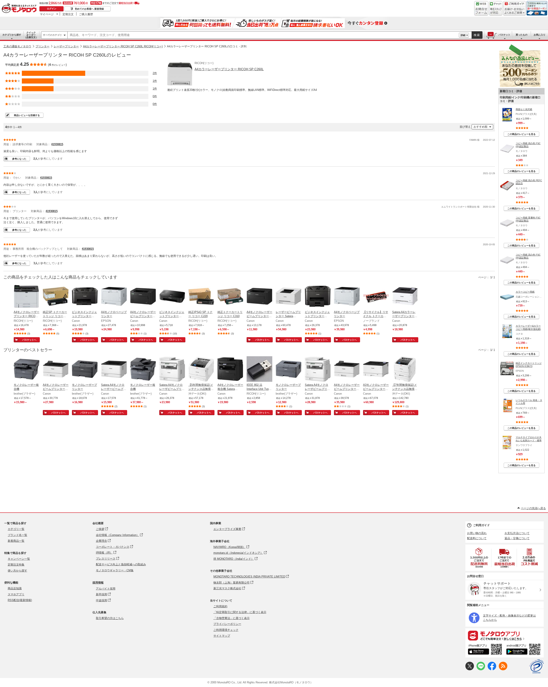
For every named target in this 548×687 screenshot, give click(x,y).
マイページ (47, 14)
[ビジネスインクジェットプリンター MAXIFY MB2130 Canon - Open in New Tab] (85, 296)
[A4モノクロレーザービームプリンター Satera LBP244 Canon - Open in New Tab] (347, 369)
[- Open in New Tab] (479, 557)
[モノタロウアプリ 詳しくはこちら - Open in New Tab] (504, 635)
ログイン (51, 8)
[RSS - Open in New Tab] (503, 669)
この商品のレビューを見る (521, 134)
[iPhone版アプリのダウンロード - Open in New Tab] (485, 649)
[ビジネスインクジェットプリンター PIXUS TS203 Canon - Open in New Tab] (172, 296)
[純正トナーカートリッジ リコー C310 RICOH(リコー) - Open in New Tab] (230, 296)
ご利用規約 (220, 606)
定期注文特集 (16, 564)
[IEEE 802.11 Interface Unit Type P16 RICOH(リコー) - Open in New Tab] (259, 369)
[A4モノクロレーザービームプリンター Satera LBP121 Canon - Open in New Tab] (143, 296)
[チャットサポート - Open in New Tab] (495, 8)
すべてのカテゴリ (52, 35)
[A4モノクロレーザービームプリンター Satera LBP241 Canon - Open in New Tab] (55, 369)
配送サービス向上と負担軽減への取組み (121, 564)
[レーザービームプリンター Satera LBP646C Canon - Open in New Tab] (288, 296)
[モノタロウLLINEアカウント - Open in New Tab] (481, 669)
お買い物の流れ (477, 533)
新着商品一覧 (16, 540)
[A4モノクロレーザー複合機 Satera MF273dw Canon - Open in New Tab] (230, 369)
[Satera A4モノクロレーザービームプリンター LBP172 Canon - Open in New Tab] (114, 369)
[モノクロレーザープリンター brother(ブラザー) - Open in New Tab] (85, 369)
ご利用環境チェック (225, 630)
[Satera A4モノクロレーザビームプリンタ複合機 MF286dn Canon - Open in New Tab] (172, 369)
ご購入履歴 (86, 14)
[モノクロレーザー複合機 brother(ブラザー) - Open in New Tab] (26, 369)
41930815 (57, 144)
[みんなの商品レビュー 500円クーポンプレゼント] (519, 86)
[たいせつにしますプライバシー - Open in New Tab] (536, 666)
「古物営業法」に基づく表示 (231, 618)
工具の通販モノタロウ (17, 46)
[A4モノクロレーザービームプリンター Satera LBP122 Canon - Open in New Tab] (259, 296)
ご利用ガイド (481, 525)
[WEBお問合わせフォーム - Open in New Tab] (481, 8)
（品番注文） (31, 35)
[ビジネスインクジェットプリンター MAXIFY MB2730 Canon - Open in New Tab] (318, 296)
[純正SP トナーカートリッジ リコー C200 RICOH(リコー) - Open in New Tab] (55, 296)
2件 (155, 73)
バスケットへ (29, 339)
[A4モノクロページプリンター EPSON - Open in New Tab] (114, 296)
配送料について (477, 538)
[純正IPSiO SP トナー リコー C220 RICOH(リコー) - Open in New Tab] (201, 296)
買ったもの (521, 34)
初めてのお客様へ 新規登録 (89, 8)
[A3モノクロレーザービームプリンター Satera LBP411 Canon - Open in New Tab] (376, 369)
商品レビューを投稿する (27, 115)
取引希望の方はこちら (110, 618)
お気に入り (539, 34)
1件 (155, 80)
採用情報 (98, 582)
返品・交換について (517, 538)
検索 (477, 35)
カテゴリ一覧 (16, 529)
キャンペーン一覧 (19, 558)
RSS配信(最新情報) (20, 600)
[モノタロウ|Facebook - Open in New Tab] (492, 669)
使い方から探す (17, 570)
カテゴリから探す (11, 34)
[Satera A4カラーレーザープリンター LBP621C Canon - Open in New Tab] (405, 296)
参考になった (19, 158)
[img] (20, 8)
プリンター (42, 46)
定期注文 (68, 14)
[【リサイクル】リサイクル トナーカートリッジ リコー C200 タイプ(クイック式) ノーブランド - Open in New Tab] (376, 296)
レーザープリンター (66, 46)
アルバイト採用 (105, 588)
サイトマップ (221, 635)
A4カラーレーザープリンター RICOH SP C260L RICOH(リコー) (123, 46)
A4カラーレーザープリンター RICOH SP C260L (229, 69)
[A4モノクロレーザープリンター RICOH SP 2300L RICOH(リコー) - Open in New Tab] (26, 296)
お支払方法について (517, 533)
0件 (155, 96)
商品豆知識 (15, 588)
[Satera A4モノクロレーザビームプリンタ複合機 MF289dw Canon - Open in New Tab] (318, 369)
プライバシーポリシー (227, 624)
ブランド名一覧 (17, 535)
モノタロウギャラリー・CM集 (115, 570)
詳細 (463, 35)
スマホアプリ (16, 594)
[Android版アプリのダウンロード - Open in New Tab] (524, 649)
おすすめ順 (480, 126)
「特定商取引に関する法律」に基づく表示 (239, 612)
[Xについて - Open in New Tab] (469, 669)
